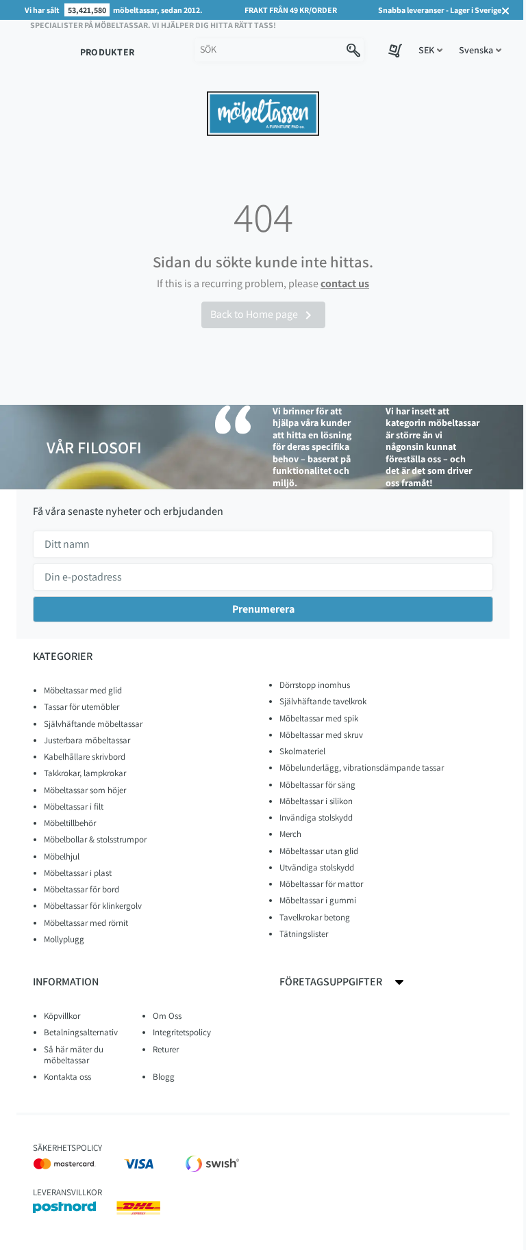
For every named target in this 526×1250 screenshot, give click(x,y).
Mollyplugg (64, 939)
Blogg (164, 1076)
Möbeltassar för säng (317, 784)
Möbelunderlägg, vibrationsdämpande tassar (361, 767)
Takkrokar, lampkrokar (85, 773)
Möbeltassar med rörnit (86, 923)
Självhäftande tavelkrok (322, 701)
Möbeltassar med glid (83, 690)
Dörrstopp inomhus (314, 685)
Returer (166, 1049)
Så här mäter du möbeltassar (73, 1054)
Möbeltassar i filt (73, 806)
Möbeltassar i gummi (317, 900)
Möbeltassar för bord (81, 889)
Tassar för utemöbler (81, 707)
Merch (290, 834)
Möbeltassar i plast (78, 873)
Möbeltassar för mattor (321, 884)
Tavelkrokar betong (314, 917)
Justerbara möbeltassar (87, 740)
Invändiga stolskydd (316, 817)
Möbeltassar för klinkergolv (93, 906)
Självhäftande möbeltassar (93, 724)
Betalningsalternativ (81, 1032)
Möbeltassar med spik (318, 718)
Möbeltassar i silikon (316, 801)
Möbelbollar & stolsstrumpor (95, 839)
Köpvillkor (62, 1016)
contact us (345, 283)
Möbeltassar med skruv (321, 735)
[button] (430, 50)
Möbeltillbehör (70, 823)
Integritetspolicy (182, 1032)
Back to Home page (263, 315)
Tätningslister (303, 934)
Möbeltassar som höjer (85, 790)
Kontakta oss (67, 1076)
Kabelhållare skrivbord (84, 756)
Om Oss (167, 1016)
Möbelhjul (61, 856)
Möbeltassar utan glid (318, 851)
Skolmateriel (302, 751)
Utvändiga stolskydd (316, 867)
